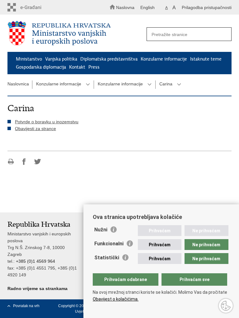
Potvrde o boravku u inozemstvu (46, 121)
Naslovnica (18, 83)
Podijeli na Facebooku (24, 161)
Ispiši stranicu (10, 161)
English (147, 7)
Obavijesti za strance (35, 128)
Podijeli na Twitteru (37, 161)
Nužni (100, 230)
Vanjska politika (61, 59)
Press (94, 67)
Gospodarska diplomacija (41, 67)
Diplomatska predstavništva (109, 59)
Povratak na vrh (26, 306)
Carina (165, 83)
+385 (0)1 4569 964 (35, 261)
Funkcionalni (109, 244)
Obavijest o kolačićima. (115, 299)
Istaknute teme (206, 59)
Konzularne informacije (164, 59)
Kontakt (77, 67)
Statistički (106, 258)
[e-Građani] (34, 7)
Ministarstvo (29, 59)
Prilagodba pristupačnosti (207, 7)
